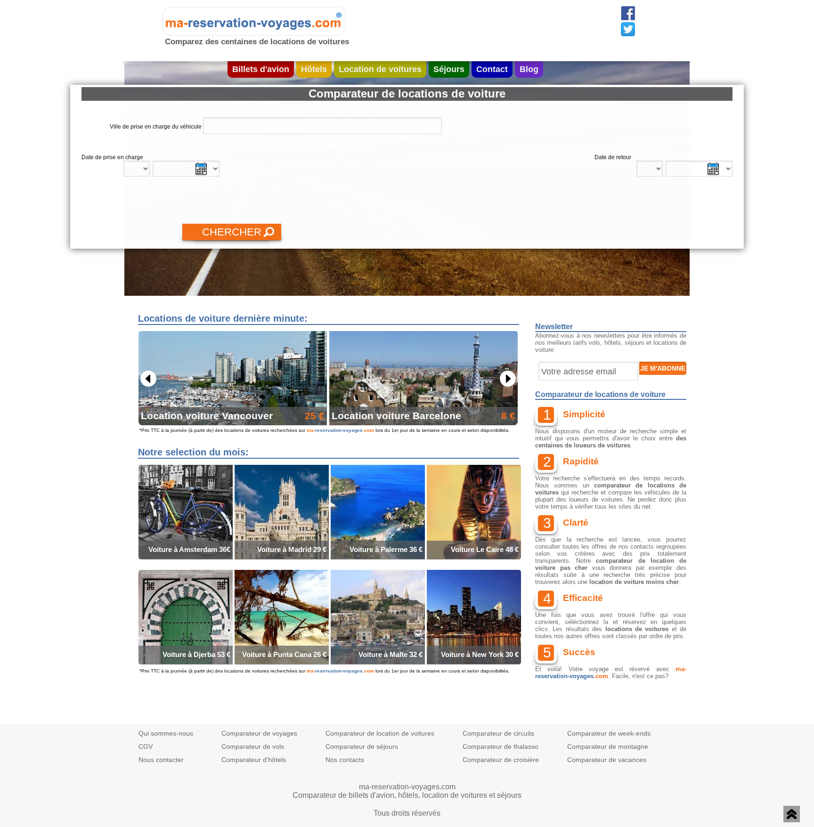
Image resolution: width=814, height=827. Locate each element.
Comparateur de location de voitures (380, 733)
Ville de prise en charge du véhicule (156, 126)
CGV (145, 746)
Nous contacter (161, 759)
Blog (529, 69)
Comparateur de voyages (259, 733)
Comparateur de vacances (606, 759)
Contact (492, 69)
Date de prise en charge (112, 157)
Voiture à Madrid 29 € (291, 549)
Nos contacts (345, 759)
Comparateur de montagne (607, 746)
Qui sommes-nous (165, 733)
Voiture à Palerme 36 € (386, 549)
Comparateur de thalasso (500, 746)
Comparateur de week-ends (609, 733)
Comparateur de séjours (362, 746)
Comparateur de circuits (498, 733)
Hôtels (314, 69)
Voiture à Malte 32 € (390, 654)
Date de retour (612, 157)
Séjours (448, 69)
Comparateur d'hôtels (253, 759)
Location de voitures (380, 69)
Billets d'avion (260, 69)
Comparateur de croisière (501, 759)
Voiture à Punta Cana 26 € (284, 654)
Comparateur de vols (252, 746)
